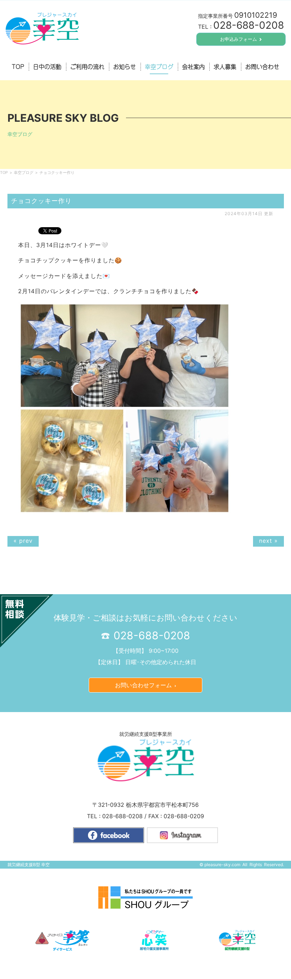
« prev (23, 540)
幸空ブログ (23, 172)
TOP (4, 172)
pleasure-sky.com (222, 864)
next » (268, 540)
